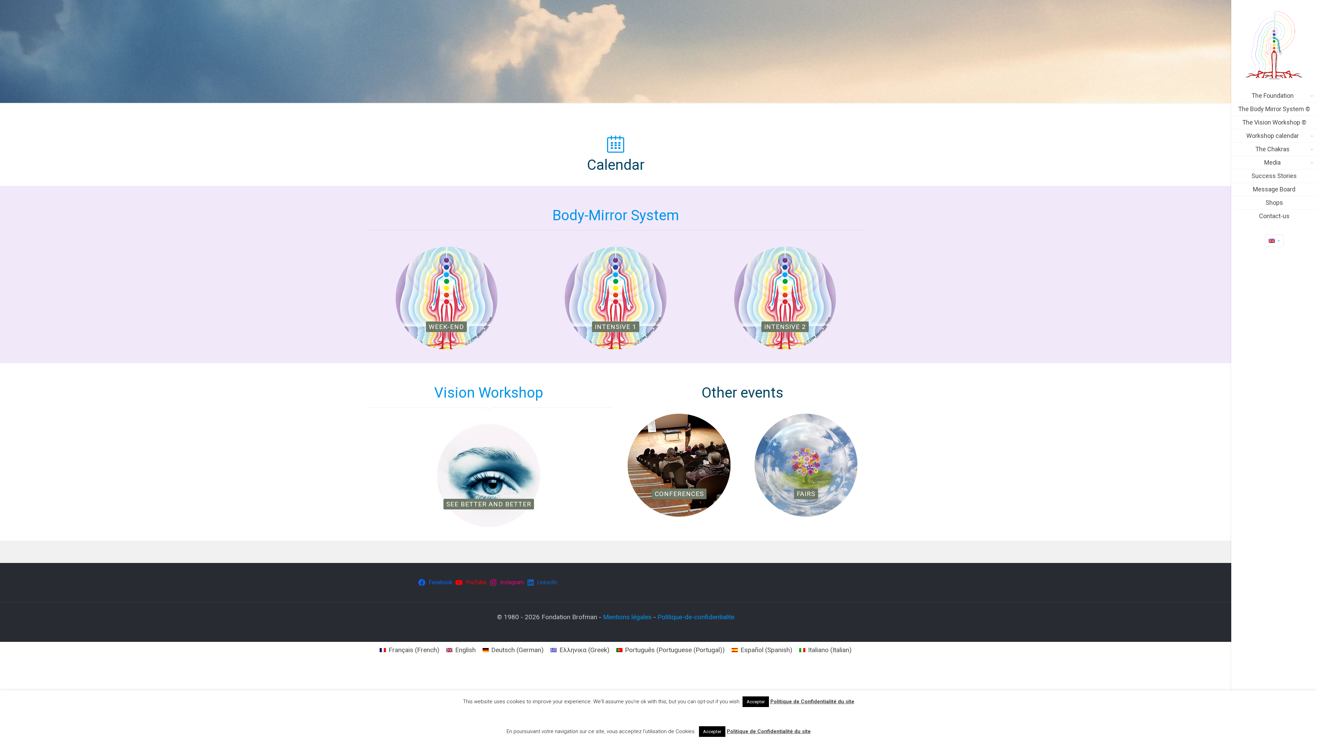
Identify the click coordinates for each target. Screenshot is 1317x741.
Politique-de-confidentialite (695, 617)
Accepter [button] (756, 701)
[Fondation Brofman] (1274, 44)
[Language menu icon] (1274, 241)
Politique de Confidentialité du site (812, 701)
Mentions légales (627, 617)
